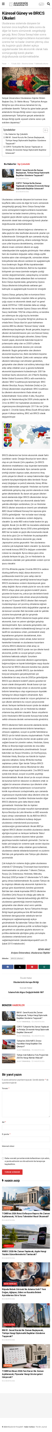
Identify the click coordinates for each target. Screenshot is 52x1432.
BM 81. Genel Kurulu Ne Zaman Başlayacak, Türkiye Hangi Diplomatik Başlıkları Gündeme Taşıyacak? (25, 140)
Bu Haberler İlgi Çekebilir (16, 134)
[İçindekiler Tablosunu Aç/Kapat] (44, 130)
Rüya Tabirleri (10, 1284)
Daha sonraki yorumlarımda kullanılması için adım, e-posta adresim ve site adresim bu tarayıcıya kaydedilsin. (27, 1161)
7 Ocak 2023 (15, 64)
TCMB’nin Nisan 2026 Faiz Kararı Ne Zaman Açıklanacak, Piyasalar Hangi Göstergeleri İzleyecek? (22, 1374)
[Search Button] (48, 4)
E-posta (6, 1134)
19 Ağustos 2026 (38, 1061)
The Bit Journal (41, 1427)
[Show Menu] (3, 4)
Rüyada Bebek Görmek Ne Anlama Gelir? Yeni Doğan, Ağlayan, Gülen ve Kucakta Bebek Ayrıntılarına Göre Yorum (24, 1292)
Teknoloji (8, 1246)
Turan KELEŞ (25, 1021)
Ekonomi (7, 1208)
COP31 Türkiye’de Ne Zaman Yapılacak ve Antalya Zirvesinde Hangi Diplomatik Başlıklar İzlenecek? (25, 150)
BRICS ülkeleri (17, 958)
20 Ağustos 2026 (38, 1050)
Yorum (6, 1088)
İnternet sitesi (8, 1146)
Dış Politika (9, 1325)
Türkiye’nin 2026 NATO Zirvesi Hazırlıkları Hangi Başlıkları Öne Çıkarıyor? (29, 1044)
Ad (4, 1122)
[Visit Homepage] (21, 4)
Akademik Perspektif (15, 1427)
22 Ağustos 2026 (23, 178)
